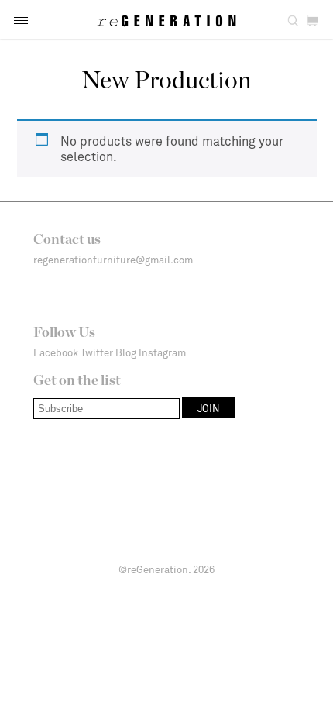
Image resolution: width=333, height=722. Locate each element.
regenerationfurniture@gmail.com (113, 259)
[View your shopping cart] (312, 21)
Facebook (55, 352)
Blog (125, 352)
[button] (21, 20)
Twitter (97, 352)
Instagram (162, 352)
